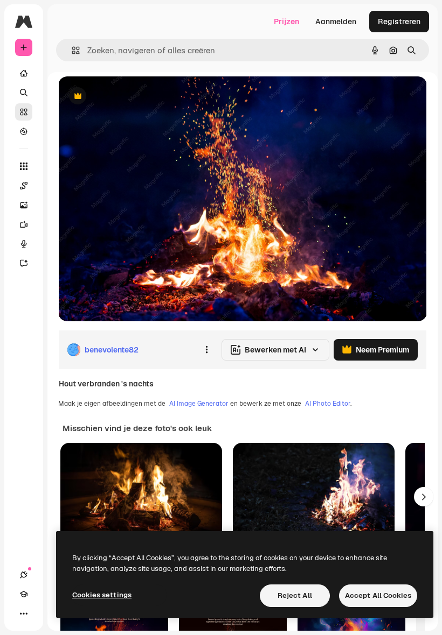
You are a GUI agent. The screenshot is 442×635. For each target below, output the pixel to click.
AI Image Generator (199, 403)
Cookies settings (102, 594)
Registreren (399, 21)
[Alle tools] (23, 166)
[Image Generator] (23, 205)
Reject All (295, 595)
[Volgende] (423, 497)
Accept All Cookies (378, 595)
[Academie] (23, 594)
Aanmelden (335, 21)
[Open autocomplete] (71, 50)
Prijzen (286, 21)
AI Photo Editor (327, 403)
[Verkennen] (23, 131)
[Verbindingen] (23, 574)
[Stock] (23, 112)
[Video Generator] (23, 224)
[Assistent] (23, 263)
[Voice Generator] (23, 243)
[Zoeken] (23, 92)
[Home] (23, 73)
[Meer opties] (206, 350)
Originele (129, 96)
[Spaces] (23, 185)
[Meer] (23, 613)
